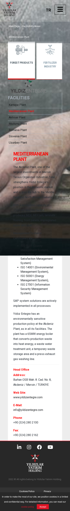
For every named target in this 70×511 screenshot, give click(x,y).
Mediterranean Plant (19, 37)
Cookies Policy (26, 491)
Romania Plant (18, 130)
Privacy (47, 491)
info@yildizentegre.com (28, 410)
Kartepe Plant (17, 105)
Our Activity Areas (31, 26)
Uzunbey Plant (18, 142)
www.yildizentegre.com (28, 397)
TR (48, 10)
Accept (42, 506)
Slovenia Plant (18, 136)
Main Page (14, 26)
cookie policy (27, 506)
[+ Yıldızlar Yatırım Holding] (16, 15)
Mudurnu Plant (18, 123)
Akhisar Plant (17, 117)
